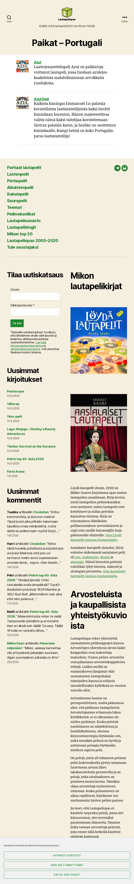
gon (78, 557)
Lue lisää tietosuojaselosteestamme (28, 344)
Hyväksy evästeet (67, 855)
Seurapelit (17, 200)
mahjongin (90, 557)
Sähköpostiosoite (22, 305)
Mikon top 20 (19, 233)
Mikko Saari (15, 643)
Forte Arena (16, 471)
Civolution (41, 512)
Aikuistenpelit (20, 187)
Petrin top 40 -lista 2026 (25, 459)
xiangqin (77, 562)
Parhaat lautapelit (24, 167)
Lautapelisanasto (23, 220)
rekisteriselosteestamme (25, 349)
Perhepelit (17, 180)
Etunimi (14, 289)
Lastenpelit (18, 174)
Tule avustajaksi (22, 247)
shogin (105, 557)
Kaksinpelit (18, 194)
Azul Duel (41, 99)
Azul (37, 62)
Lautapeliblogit (21, 227)
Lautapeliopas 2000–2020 (32, 240)
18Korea (13, 404)
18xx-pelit (14, 416)
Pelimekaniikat (21, 214)
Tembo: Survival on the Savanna (31, 446)
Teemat (14, 207)
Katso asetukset (67, 874)
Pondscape (15, 391)
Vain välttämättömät (67, 865)
